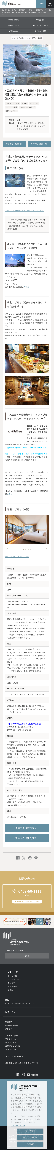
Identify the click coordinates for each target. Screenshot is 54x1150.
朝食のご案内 (13, 25)
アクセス (8, 1028)
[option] (27, 529)
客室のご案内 (13, 20)
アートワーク (13, 986)
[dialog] (27, 1115)
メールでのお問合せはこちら (28, 901)
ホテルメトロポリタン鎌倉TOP (15, 10)
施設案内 (8, 1022)
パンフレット (10, 1042)
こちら (26, 287)
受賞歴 (10, 990)
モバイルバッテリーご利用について (22, 1003)
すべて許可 (30, 1131)
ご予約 (41, 4)
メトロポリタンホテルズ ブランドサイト (22, 1063)
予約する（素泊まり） (14, 144)
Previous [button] (7, 549)
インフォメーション (16, 979)
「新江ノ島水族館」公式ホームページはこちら (24, 210)
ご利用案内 (13, 31)
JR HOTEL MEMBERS (14, 1056)
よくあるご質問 (41, 31)
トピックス (12, 976)
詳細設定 (30, 1144)
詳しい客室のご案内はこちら (17, 556)
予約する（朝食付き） (39, 144)
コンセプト (12, 983)
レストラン (10, 1012)
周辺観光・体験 (11, 1025)
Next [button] (47, 549)
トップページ (11, 971)
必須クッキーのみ (30, 1137)
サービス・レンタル (40, 25)
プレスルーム (10, 1039)
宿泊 (30, 10)
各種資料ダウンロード (14, 1046)
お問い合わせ (10, 1049)
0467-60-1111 (30, 891)
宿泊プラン (39, 10)
